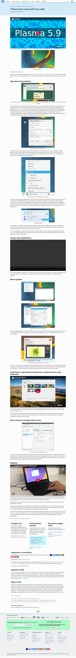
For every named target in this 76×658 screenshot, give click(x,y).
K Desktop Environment (43, 653)
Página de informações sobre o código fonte (55, 535)
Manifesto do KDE (61, 640)
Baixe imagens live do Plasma (18, 535)
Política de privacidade (49, 640)
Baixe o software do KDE (49, 637)
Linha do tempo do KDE (62, 638)
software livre (28, 572)
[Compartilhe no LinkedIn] (59, 555)
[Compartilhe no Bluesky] (55, 555)
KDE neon (9, 640)
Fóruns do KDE (26, 559)
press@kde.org (35, 607)
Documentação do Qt (24, 635)
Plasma (8, 633)
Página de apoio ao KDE (19, 576)
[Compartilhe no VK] (16, 556)
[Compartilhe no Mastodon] (53, 555)
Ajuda (46, 635)
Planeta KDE (34, 637)
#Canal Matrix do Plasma (50, 562)
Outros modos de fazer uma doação (22, 627)
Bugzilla (32, 563)
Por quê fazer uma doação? (29, 622)
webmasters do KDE (17, 653)
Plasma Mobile (10, 638)
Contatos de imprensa (36, 638)
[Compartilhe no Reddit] (61, 555)
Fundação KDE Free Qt (62, 637)
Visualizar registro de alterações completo (19, 518)
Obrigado (34, 641)
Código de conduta (48, 638)
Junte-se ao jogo (24, 578)
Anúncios (12, 6)
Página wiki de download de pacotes (35, 547)
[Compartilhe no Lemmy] (63, 555)
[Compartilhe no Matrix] (51, 555)
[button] (68, 1)
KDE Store (60, 633)
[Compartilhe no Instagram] (18, 556)
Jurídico (67, 653)
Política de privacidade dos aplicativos (50, 642)
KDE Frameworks (10, 637)
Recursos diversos (36, 640)
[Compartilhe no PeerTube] (14, 556)
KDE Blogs (34, 635)
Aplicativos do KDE (10, 635)
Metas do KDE (22, 637)
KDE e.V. (59, 635)
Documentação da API (24, 633)
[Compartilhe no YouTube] (12, 556)
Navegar (54, 627)
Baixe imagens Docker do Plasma (18, 537)
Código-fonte (22, 638)
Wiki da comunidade (49, 633)
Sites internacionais (61, 641)
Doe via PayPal (29, 625)
